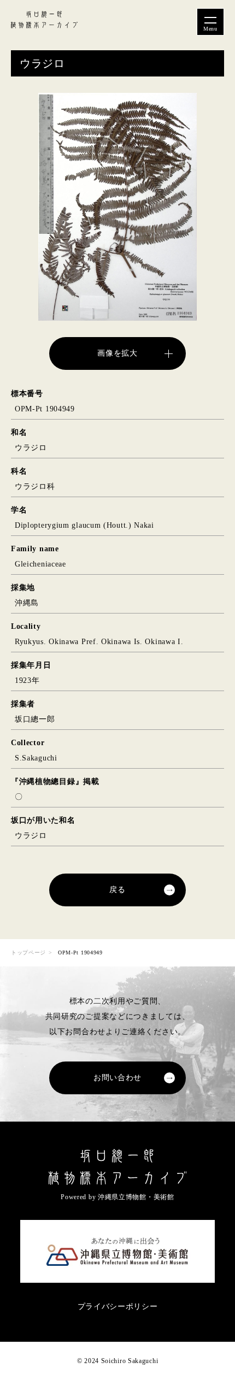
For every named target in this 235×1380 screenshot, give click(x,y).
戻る (117, 890)
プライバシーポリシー (118, 1306)
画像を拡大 (117, 353)
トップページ (28, 953)
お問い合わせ (117, 1078)
